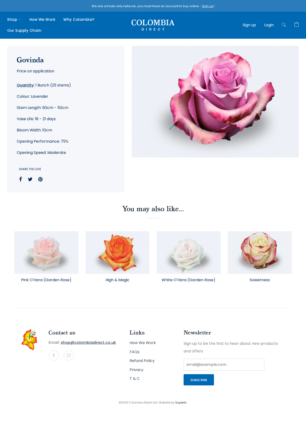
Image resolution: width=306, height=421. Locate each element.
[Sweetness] (260, 252)
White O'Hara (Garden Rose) (188, 280)
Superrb (180, 402)
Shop (12, 19)
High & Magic (117, 280)
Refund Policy (142, 360)
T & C (135, 378)
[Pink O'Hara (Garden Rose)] (46, 252)
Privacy (136, 369)
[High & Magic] (118, 252)
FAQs (134, 352)
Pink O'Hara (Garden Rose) (46, 280)
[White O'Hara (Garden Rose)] (189, 252)
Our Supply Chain (24, 30)
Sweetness (260, 280)
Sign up (207, 6)
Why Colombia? (78, 19)
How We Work (42, 19)
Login (269, 25)
